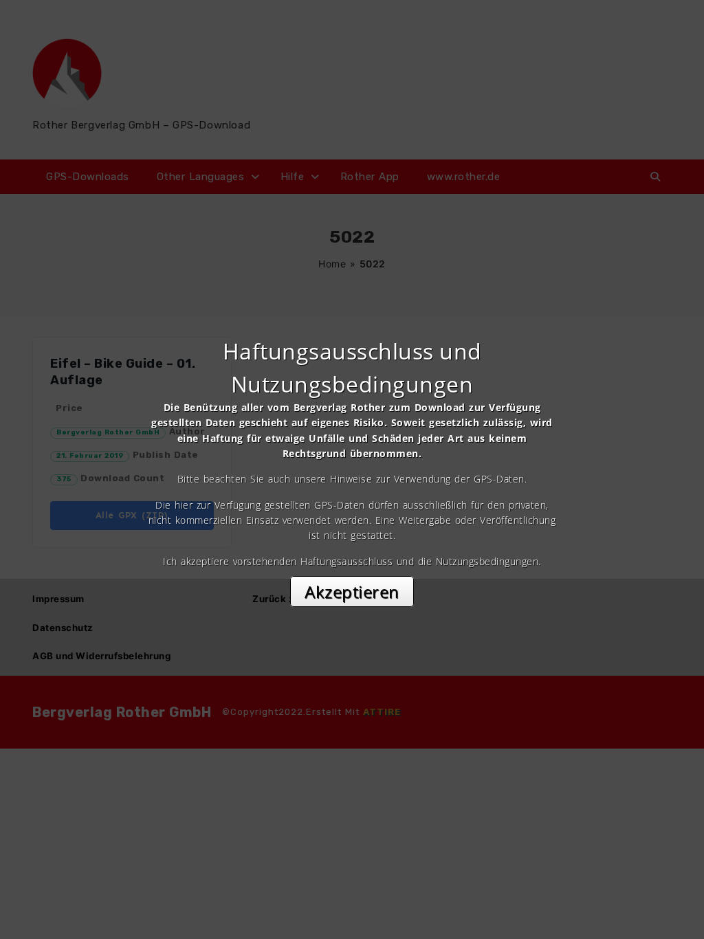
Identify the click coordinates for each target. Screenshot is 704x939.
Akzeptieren (352, 591)
